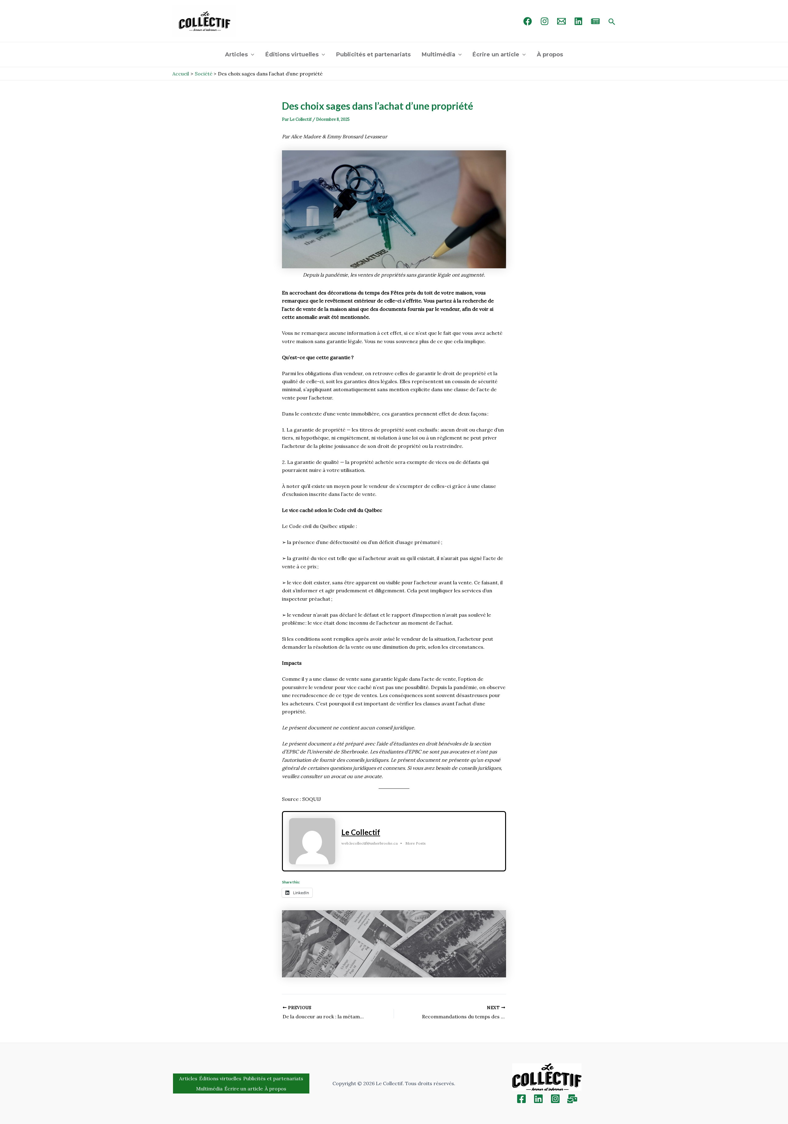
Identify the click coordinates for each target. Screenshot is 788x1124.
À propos (550, 54)
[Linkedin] (538, 1099)
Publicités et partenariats (373, 54)
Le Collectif (360, 832)
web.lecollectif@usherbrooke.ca (369, 843)
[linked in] (578, 21)
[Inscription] (572, 1099)
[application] (251, 54)
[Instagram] (544, 21)
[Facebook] (527, 21)
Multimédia (438, 54)
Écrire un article (495, 54)
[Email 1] (561, 21)
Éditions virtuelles (292, 54)
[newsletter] (595, 21)
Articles (236, 54)
